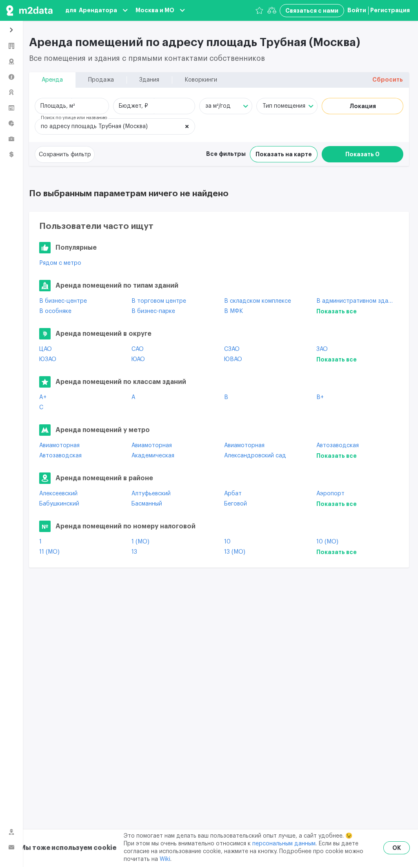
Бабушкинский (59, 504)
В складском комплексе (257, 301)
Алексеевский (58, 494)
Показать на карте (284, 154)
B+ (320, 397)
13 (134, 552)
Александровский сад (255, 456)
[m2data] (29, 10)
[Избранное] (259, 10)
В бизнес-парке (153, 311)
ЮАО (138, 359)
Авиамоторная (59, 445)
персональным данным (284, 844)
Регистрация (390, 10)
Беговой (235, 504)
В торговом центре (158, 301)
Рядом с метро (60, 263)
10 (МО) (327, 542)
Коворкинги (201, 80)
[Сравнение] (271, 10)
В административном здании (356, 301)
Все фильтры (226, 154)
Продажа (101, 80)
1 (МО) (140, 542)
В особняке (55, 311)
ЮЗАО (47, 359)
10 (227, 542)
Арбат (233, 494)
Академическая (152, 456)
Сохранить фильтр (65, 154)
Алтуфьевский (151, 494)
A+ (43, 397)
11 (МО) (49, 552)
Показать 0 (362, 154)
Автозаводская (337, 445)
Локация (362, 106)
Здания (149, 80)
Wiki (165, 859)
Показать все (336, 311)
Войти (356, 10)
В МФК (233, 311)
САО (137, 349)
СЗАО (232, 349)
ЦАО (45, 349)
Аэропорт (330, 494)
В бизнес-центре (63, 301)
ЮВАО (233, 359)
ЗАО (322, 349)
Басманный (146, 504)
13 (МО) (234, 552)
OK (396, 848)
